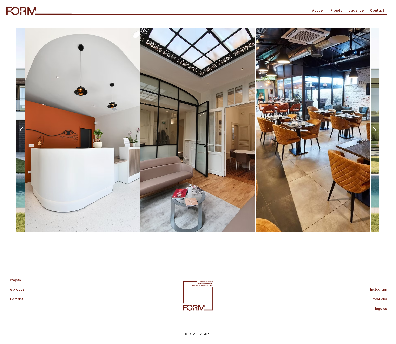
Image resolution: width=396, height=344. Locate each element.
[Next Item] (375, 130)
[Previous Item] (21, 130)
